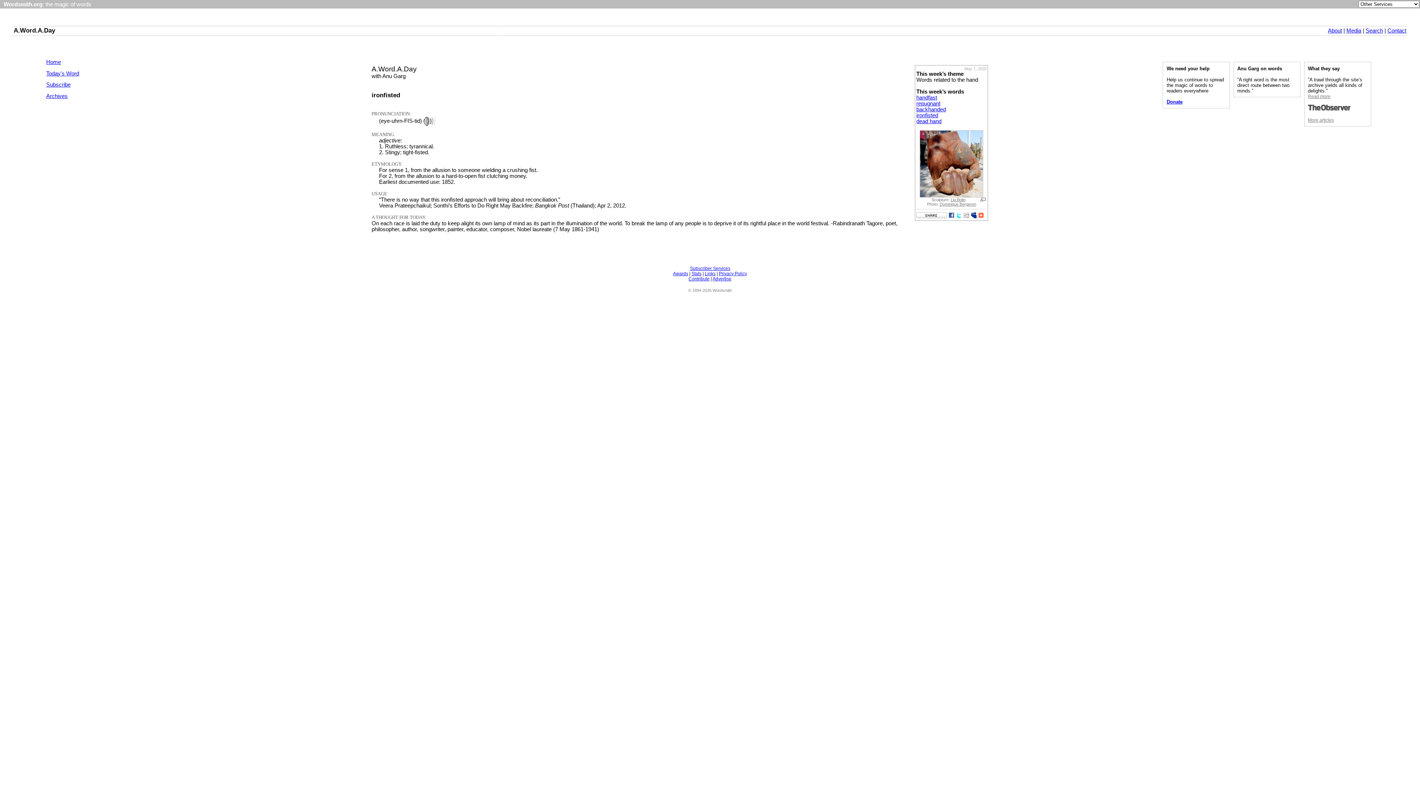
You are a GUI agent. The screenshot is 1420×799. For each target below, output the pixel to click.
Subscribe (58, 85)
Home (53, 62)
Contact (1396, 31)
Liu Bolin (958, 200)
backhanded (931, 109)
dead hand (928, 121)
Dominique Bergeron (958, 204)
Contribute (699, 278)
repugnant (928, 104)
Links (710, 273)
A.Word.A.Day (34, 30)
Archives (57, 96)
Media (1353, 31)
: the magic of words (47, 4)
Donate (1175, 102)
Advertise (722, 278)
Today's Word (62, 74)
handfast (926, 98)
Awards (680, 273)
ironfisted (927, 115)
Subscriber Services (710, 268)
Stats (696, 273)
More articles (1321, 120)
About (1335, 31)
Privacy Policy (733, 273)
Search (1374, 31)
